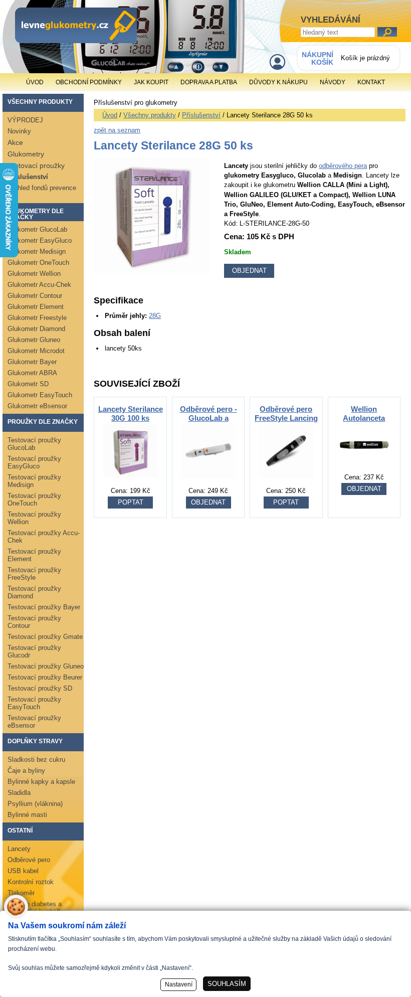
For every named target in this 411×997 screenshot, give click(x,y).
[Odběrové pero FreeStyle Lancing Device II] (286, 483)
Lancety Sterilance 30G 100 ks (130, 413)
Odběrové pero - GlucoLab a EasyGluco (208, 418)
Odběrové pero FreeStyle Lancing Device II (286, 418)
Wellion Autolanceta (364, 413)
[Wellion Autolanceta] (364, 469)
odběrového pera (343, 166)
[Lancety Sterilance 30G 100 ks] (130, 483)
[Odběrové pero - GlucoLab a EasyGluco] (208, 483)
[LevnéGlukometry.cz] (76, 25)
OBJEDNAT (208, 502)
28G (155, 315)
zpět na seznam (117, 130)
